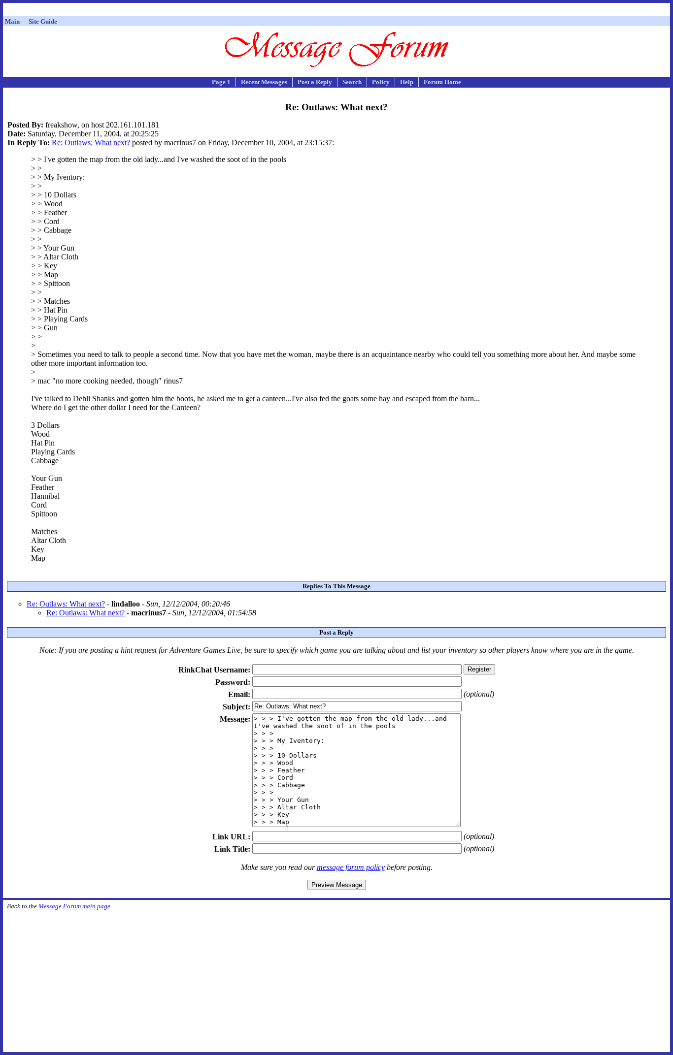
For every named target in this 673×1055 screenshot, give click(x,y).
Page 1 (221, 82)
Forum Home (442, 82)
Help (406, 82)
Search (352, 82)
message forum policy (351, 867)
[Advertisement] (336, 11)
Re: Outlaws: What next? (91, 142)
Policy (381, 82)
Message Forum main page (74, 906)
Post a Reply (315, 82)
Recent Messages (264, 82)
